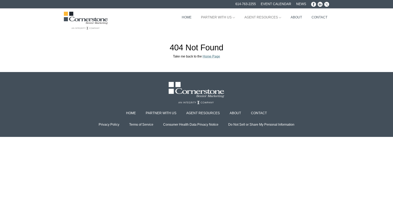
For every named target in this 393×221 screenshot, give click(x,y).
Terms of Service (141, 124)
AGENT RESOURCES (261, 17)
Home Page (211, 56)
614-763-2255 (245, 4)
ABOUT (296, 17)
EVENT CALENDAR (276, 4)
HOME (187, 17)
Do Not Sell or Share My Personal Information (261, 124)
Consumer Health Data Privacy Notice (190, 124)
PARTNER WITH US (217, 17)
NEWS (301, 4)
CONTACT (320, 17)
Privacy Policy (109, 124)
